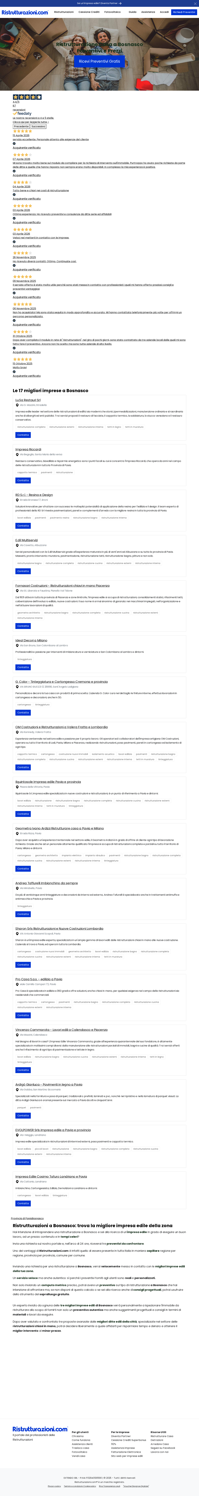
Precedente (21, 126)
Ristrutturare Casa (162, 1436)
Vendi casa (78, 1456)
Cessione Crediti (89, 12)
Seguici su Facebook (163, 1448)
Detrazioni (157, 1440)
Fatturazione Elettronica (126, 1452)
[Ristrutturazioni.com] (25, 12)
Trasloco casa (80, 1448)
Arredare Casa (160, 1444)
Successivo (38, 126)
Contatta (23, 435)
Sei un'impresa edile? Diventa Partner (97, 3)
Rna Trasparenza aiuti (109, 1486)
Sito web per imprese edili (127, 1456)
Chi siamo (78, 1436)
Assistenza (148, 12)
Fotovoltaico (112, 12)
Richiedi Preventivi (184, 12)
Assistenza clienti (82, 1444)
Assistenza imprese (123, 1448)
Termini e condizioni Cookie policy (80, 1486)
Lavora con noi (159, 1452)
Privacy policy (54, 1486)
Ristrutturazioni (64, 12)
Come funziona (81, 1440)
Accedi (164, 12)
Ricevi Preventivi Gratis (99, 61)
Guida (132, 12)
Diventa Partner (121, 1436)
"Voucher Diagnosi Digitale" (136, 1486)
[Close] (195, 3)
